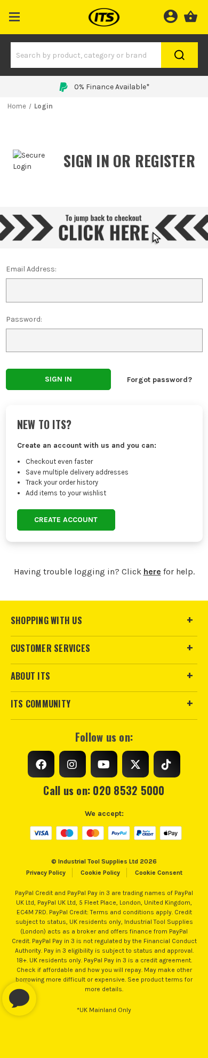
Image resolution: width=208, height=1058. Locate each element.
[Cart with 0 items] (190, 15)
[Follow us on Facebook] (41, 764)
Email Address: (31, 269)
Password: (24, 319)
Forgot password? (159, 379)
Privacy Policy (46, 872)
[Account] (170, 15)
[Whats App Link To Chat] (53, 993)
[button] (14, 14)
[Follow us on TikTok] (167, 764)
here (152, 571)
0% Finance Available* (112, 86)
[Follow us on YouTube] (104, 764)
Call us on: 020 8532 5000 (103, 790)
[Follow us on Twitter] (135, 764)
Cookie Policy (100, 872)
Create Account (66, 519)
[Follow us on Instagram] (72, 764)
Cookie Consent (158, 872)
